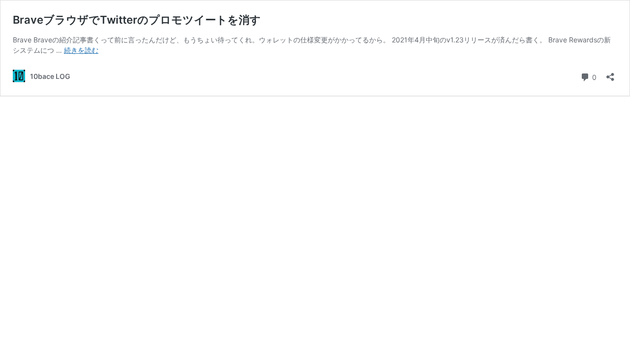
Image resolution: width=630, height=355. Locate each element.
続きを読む (81, 50)
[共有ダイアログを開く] (610, 73)
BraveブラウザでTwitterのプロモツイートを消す (137, 19)
